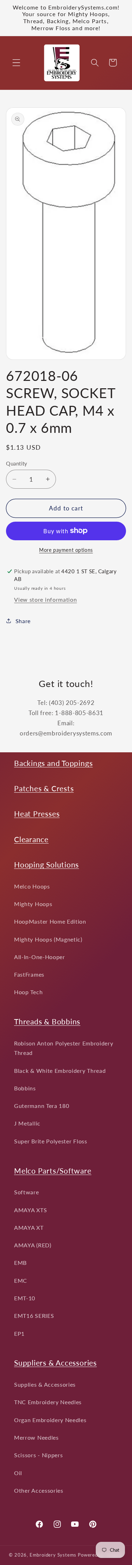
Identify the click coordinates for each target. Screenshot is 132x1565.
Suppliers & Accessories (55, 1362)
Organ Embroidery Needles (50, 1420)
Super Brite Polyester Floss (50, 1141)
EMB (20, 1262)
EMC (20, 1280)
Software (26, 1192)
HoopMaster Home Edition (50, 921)
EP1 (19, 1333)
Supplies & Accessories (45, 1384)
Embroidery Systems (53, 1555)
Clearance (31, 839)
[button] (16, 63)
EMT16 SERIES (34, 1315)
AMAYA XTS (30, 1210)
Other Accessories (38, 1490)
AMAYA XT (29, 1227)
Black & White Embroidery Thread (60, 1070)
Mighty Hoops (33, 903)
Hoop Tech (28, 992)
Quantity (16, 463)
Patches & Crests (44, 788)
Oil (18, 1473)
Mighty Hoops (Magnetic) (48, 939)
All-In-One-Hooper (39, 956)
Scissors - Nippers (38, 1455)
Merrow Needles (36, 1437)
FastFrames (29, 974)
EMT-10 (24, 1298)
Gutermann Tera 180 (41, 1105)
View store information (45, 599)
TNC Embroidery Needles (48, 1402)
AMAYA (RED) (32, 1245)
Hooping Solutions (46, 864)
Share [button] (23, 621)
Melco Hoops (32, 886)
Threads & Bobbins (47, 1021)
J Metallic (27, 1123)
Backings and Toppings (53, 763)
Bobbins (25, 1088)
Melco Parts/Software (53, 1170)
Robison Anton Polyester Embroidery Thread (63, 1048)
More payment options (66, 550)
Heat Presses (36, 813)
